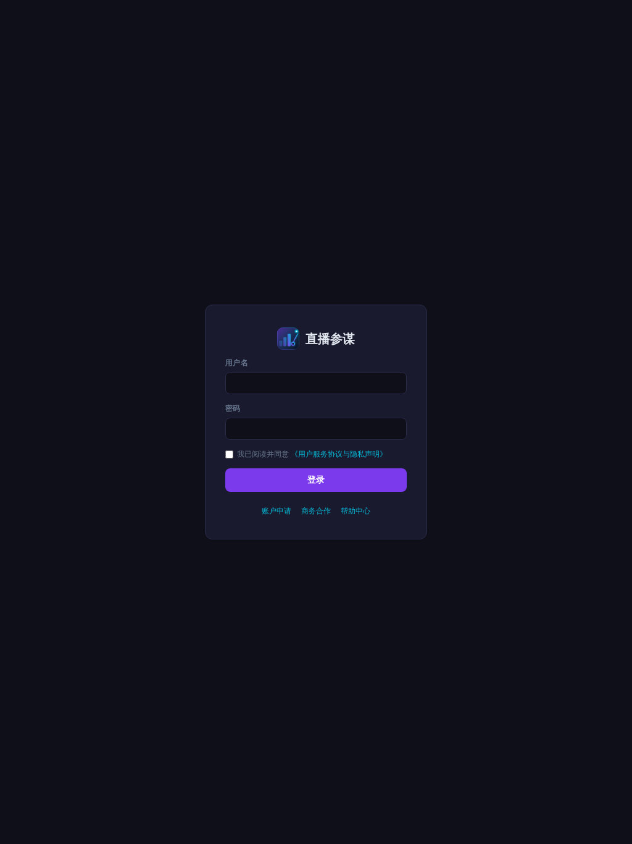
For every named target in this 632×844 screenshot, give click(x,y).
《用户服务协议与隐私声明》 (339, 454)
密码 (233, 408)
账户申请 (276, 510)
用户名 (236, 362)
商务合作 (316, 510)
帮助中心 (355, 510)
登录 (316, 479)
